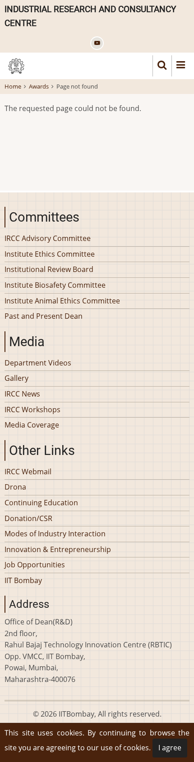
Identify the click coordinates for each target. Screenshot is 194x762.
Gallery (16, 378)
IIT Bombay (23, 580)
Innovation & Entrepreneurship (58, 549)
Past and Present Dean (44, 316)
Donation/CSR (28, 518)
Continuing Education (41, 503)
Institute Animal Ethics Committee (62, 301)
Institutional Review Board (49, 269)
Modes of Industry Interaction (55, 534)
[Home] (16, 65)
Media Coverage (32, 425)
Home (13, 86)
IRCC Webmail (28, 472)
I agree (169, 748)
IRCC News (22, 394)
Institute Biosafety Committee (55, 285)
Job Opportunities (35, 565)
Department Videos (38, 363)
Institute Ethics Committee (50, 254)
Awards (39, 86)
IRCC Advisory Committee (48, 238)
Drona (15, 487)
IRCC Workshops (32, 409)
